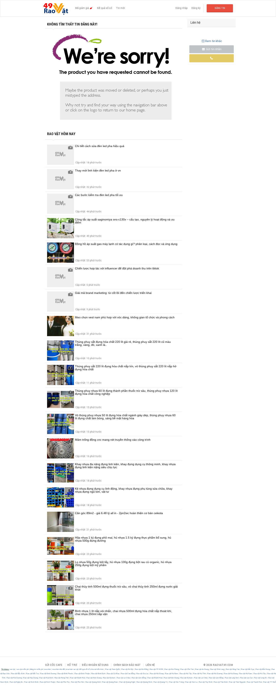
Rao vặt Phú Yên (77, 682)
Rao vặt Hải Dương (215, 673)
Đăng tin (220, 8)
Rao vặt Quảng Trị (161, 682)
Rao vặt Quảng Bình (93, 682)
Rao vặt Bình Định (98, 673)
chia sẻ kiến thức (97, 669)
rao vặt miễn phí (22, 669)
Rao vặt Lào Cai (246, 678)
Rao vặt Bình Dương (48, 673)
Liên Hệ (150, 665)
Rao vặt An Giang (202, 669)
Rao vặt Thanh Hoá (254, 682)
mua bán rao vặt (72, 669)
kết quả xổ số (84, 669)
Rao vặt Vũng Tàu (232, 669)
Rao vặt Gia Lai (142, 673)
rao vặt (12, 669)
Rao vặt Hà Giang (156, 673)
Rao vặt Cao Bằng (127, 673)
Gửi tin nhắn (213, 49)
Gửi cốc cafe (53, 665)
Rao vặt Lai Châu (123, 678)
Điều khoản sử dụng (95, 665)
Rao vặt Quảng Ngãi (127, 682)
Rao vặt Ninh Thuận (47, 682)
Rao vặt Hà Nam (172, 673)
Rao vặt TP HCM (156, 669)
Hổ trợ (72, 665)
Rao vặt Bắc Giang (263, 669)
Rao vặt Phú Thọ (63, 682)
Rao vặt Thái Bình (220, 682)
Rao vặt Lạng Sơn (231, 678)
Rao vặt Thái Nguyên (237, 682)
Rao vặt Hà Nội (127, 669)
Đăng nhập (182, 8)
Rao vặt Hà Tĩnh (199, 673)
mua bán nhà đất (58, 669)
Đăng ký (196, 8)
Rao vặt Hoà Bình (46, 678)
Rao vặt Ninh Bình (31, 682)
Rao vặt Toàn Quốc (113, 669)
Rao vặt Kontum (109, 678)
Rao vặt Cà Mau (113, 673)
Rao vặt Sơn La (191, 682)
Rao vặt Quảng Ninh (144, 682)
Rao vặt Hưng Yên (61, 678)
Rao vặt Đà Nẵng (141, 669)
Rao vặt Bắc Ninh (18, 673)
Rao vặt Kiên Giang (94, 678)
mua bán (47, 669)
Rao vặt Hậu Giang (31, 678)
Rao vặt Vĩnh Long (217, 669)
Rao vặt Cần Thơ (187, 669)
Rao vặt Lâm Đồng (138, 678)
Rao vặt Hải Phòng (172, 669)
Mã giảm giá (82, 8)
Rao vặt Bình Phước (65, 673)
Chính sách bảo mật (127, 665)
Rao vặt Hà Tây (185, 673)
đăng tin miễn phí (36, 669)
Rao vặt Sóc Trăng (176, 682)
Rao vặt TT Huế (269, 682)
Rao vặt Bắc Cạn (248, 669)
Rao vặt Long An (260, 678)
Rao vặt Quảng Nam (110, 682)
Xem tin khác (213, 41)
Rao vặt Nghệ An (16, 682)
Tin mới (120, 8)
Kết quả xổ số (104, 8)
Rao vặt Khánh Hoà (78, 678)
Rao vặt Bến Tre (32, 673)
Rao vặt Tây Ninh (205, 682)
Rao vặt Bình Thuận (82, 673)
